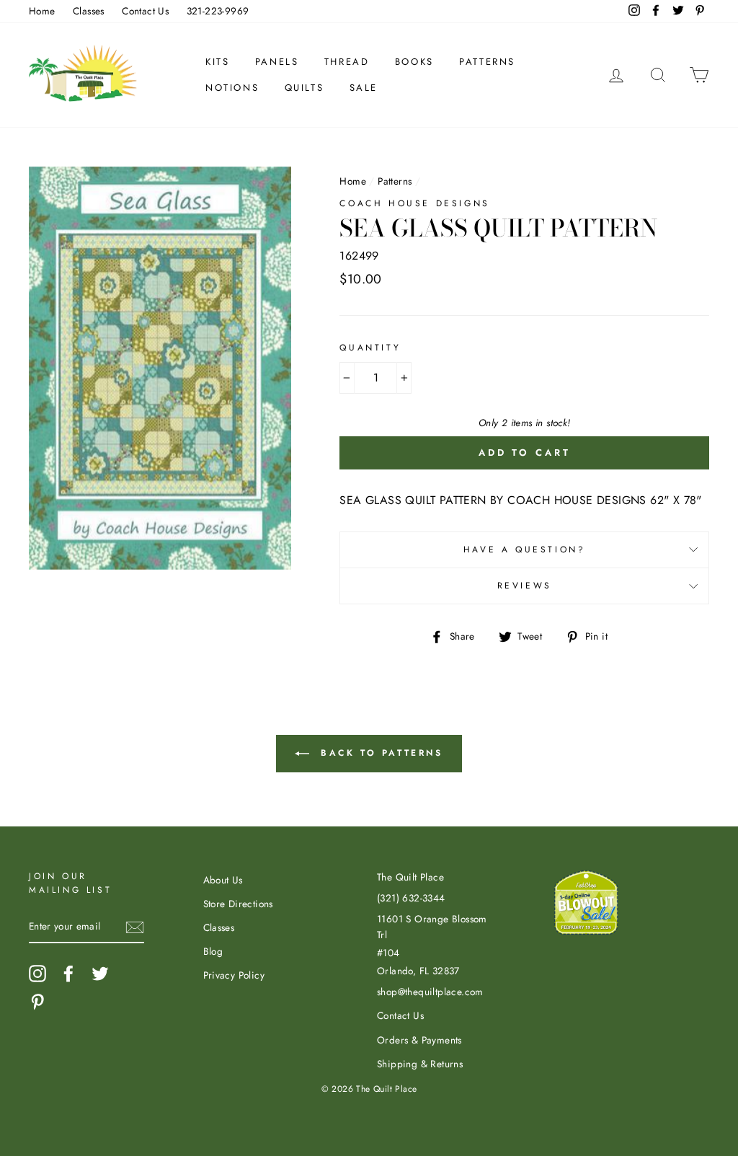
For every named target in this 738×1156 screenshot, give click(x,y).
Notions (232, 87)
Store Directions (238, 903)
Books (414, 62)
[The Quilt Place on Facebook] (68, 973)
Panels (277, 62)
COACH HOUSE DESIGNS (414, 203)
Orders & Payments (419, 1040)
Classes (89, 11)
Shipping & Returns (420, 1063)
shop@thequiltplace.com (430, 991)
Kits (217, 62)
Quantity (370, 347)
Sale (364, 87)
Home (42, 11)
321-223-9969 (218, 11)
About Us (223, 880)
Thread (347, 62)
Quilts (304, 87)
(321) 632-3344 (411, 898)
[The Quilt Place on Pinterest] (37, 1001)
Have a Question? (524, 549)
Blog (213, 951)
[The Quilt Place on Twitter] (100, 973)
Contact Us (145, 11)
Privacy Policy (234, 975)
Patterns (487, 62)
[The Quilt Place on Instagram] (37, 973)
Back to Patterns (379, 752)
